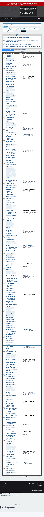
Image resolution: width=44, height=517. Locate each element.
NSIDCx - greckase (28, 392)
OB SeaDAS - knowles (29, 230)
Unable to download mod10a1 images (11, 394)
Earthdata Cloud (10, 70)
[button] (26, 51)
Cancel (15, 504)
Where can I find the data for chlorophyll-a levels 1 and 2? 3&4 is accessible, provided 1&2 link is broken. (11, 406)
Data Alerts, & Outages (16, 34)
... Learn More (28, 4)
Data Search (9, 185)
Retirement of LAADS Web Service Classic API (20, 44)
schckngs (26, 346)
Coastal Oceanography (11, 235)
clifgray (26, 63)
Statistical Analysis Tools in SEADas (11, 231)
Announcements (10, 88)
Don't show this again (6, 14)
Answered (6, 28)
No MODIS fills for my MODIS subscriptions (11, 181)
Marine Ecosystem (10, 241)
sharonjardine (27, 245)
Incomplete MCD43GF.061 (10, 56)
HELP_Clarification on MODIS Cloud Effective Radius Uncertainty (11, 332)
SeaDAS (13, 132)
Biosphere (8, 269)
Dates (4, 31)
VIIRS (7, 108)
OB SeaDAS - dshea (29, 127)
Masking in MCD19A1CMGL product (11, 265)
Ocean (7, 74)
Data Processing (10, 58)
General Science (10, 93)
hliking (25, 462)
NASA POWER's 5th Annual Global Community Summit (23, 46)
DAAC (19, 28)
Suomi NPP (13, 101)
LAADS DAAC (9, 225)
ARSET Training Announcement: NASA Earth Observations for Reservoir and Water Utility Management (11, 81)
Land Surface (9, 325)
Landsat (8, 327)
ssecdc (26, 110)
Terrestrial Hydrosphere (12, 106)
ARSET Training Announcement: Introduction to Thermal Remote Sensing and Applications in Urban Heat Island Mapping (11, 300)
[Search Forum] (40, 24)
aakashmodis (27, 329)
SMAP (7, 101)
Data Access (13, 196)
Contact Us (40, 485)
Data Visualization (10, 378)
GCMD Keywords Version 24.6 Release (18, 37)
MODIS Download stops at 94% (11, 463)
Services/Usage (34, 28)
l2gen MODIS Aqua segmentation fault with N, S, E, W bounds (11, 350)
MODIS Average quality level (11, 423)
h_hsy (25, 275)
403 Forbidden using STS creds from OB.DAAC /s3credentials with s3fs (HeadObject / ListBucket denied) (11, 437)
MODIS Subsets (10, 239)
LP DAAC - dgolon (28, 263)
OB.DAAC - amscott (29, 189)
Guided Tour (16, 17)
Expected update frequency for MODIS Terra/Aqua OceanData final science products (11, 139)
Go (19, 504)
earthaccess (9, 208)
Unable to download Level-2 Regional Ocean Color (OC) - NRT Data (11, 249)
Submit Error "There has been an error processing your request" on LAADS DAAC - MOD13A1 (11, 215)
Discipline (13, 28)
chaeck (26, 421)
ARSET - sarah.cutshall (29, 76)
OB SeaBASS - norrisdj (29, 431)
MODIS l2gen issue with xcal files (10, 128)
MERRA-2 (8, 172)
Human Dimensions (10, 95)
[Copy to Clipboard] (0, 511)
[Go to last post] (28, 63)
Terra (7, 103)
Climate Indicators (10, 311)
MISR (13, 172)
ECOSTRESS (9, 317)
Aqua (7, 90)
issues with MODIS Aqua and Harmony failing (11, 64)
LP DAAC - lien (27, 55)
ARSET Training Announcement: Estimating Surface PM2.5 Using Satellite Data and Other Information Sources (11, 154)
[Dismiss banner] (39, 3)
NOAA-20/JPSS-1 (10, 202)
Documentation (9, 340)
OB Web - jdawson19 (29, 180)
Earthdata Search (10, 257)
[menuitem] (39, 18)
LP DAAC (8, 60)
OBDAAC (13, 72)
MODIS (14, 60)
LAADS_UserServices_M (30, 210)
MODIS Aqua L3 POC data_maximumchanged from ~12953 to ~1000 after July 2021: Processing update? (11, 281)
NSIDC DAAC (9, 99)
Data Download (9, 68)
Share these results (19, 49)
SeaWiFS (13, 173)
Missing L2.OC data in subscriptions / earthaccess (10, 192)
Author (10, 31)
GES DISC (12, 90)
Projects (26, 28)
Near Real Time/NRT (11, 447)
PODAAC (13, 74)
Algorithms (8, 336)
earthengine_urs (28, 134)
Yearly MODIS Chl (11, 416)
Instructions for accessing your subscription (11, 453)
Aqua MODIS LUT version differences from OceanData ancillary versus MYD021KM (11, 115)
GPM (7, 92)
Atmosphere (13, 164)
